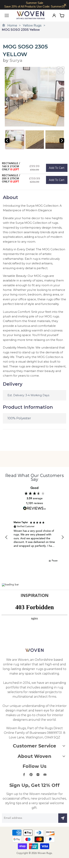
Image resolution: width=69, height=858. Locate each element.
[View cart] (62, 15)
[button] (6, 537)
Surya (16, 60)
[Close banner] (65, 5)
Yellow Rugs (32, 25)
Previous (7, 99)
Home (12, 25)
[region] (34, 5)
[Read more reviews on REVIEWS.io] (34, 508)
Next (61, 99)
